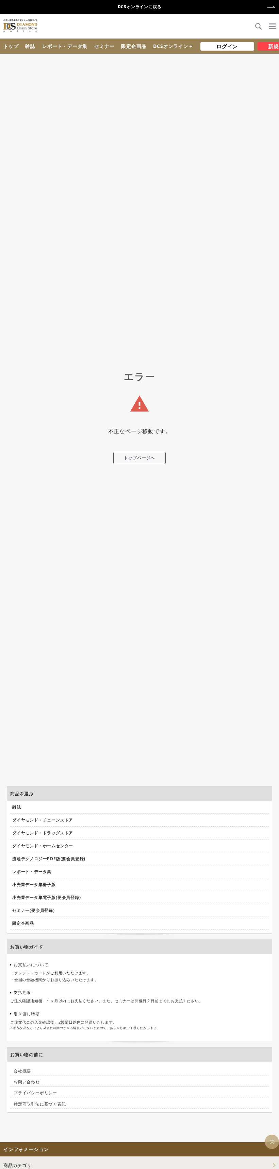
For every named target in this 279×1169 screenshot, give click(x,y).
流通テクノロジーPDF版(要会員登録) (48, 859)
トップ (10, 46)
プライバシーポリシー (35, 1093)
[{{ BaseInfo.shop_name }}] (20, 25)
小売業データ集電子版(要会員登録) (46, 897)
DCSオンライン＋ (173, 46)
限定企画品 (133, 46)
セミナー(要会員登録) (33, 910)
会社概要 (22, 1071)
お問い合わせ (27, 1082)
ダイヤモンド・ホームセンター (42, 846)
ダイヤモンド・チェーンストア (42, 820)
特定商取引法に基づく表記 (40, 1104)
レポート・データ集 (64, 46)
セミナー (104, 46)
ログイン (227, 46)
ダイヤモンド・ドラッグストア (42, 833)
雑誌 (30, 46)
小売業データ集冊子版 (34, 884)
